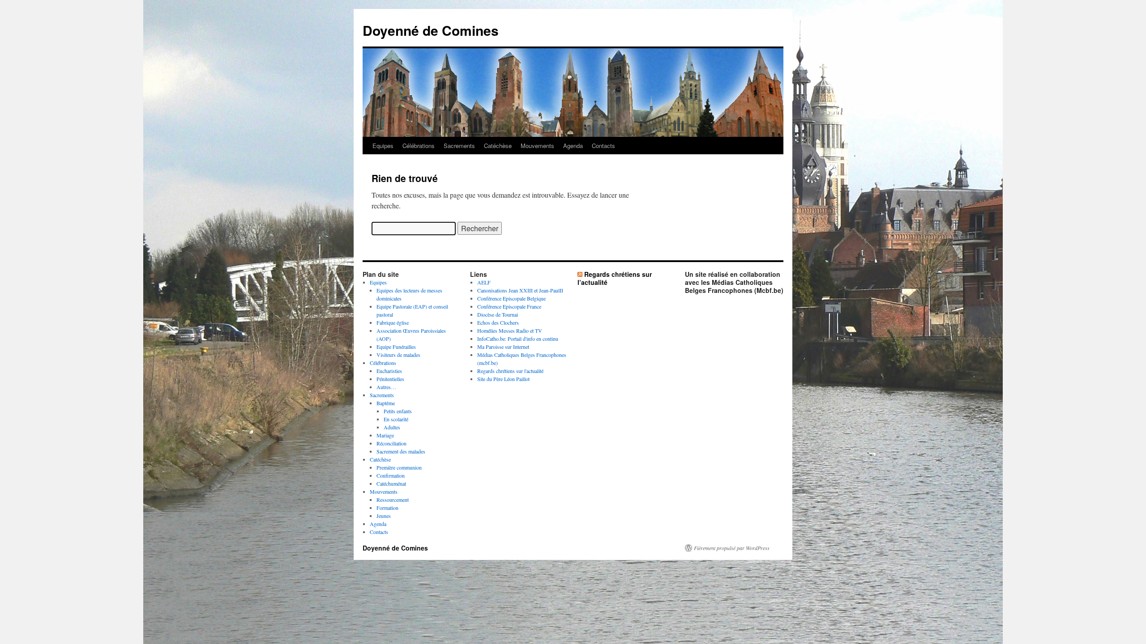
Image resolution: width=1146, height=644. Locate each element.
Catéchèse (498, 145)
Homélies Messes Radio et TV (509, 330)
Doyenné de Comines (431, 30)
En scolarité (396, 419)
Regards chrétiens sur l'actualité (510, 370)
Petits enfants (398, 411)
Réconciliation (391, 443)
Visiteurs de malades (398, 354)
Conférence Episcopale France (509, 306)
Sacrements (459, 145)
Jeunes (383, 515)
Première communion (399, 467)
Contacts (603, 145)
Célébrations (418, 145)
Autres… (386, 386)
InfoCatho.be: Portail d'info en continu (517, 338)
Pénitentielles (390, 378)
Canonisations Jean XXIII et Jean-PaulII (520, 290)
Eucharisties (389, 370)
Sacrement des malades (400, 451)
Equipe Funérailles (396, 346)
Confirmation (390, 475)
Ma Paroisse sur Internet (503, 346)
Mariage (385, 435)
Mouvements (537, 145)
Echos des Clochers (498, 322)
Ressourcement (392, 499)
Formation (387, 507)
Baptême (385, 403)
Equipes (382, 145)
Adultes (392, 427)
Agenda (573, 145)
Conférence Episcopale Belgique (511, 298)
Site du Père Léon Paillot (503, 378)
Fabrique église (392, 322)
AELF (484, 282)
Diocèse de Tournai (497, 314)
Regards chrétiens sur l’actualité (614, 278)
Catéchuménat (391, 483)
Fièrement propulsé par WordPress (732, 547)
